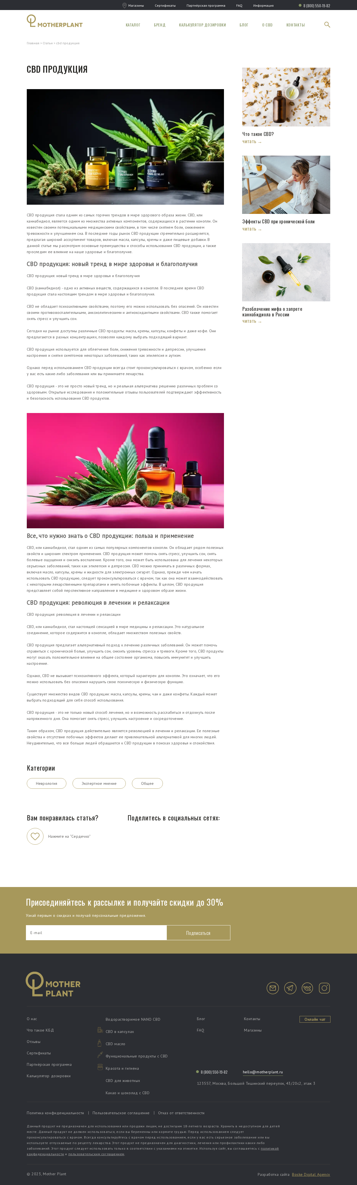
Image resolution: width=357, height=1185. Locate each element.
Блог (244, 25)
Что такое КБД (40, 1030)
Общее (147, 783)
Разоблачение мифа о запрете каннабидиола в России (272, 311)
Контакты (295, 25)
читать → (252, 141)
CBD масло (116, 1043)
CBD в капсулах (120, 1031)
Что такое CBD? (258, 134)
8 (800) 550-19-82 (316, 5)
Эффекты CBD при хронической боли (278, 221)
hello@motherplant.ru (263, 1071)
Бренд (160, 25)
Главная (33, 43)
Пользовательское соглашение (121, 1112)
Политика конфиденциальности (55, 1112)
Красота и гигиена (122, 1068)
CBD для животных (123, 1080)
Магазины (136, 5)
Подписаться (198, 932)
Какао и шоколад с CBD (128, 1092)
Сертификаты (165, 5)
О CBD (267, 25)
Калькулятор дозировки (202, 25)
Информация (263, 5)
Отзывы (33, 1041)
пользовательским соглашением (96, 1154)
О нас (32, 1018)
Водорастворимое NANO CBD (133, 1019)
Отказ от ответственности (181, 1112)
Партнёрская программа (206, 5)
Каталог (133, 25)
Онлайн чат (315, 1019)
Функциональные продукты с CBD (137, 1056)
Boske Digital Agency (311, 1174)
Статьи (48, 43)
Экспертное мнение (99, 783)
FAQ (239, 5)
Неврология (46, 783)
